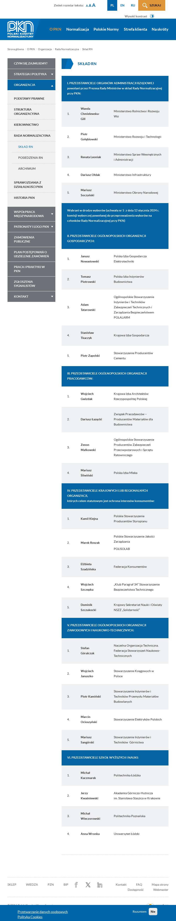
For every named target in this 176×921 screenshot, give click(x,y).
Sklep (12, 884)
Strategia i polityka (30, 74)
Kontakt (21, 296)
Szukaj (155, 5)
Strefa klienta (135, 29)
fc (76, 885)
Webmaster (160, 889)
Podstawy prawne (29, 98)
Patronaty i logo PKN (31, 226)
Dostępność (136, 889)
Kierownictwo (26, 124)
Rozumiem (139, 911)
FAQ (139, 884)
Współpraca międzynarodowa (29, 214)
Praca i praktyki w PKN (29, 269)
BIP (66, 884)
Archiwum (27, 168)
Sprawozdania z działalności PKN (28, 185)
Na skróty (160, 29)
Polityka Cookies (30, 917)
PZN (51, 884)
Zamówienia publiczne (24, 239)
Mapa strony (160, 884)
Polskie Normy (106, 29)
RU (133, 5)
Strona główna (16, 49)
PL (112, 5)
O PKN (55, 29)
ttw (88, 885)
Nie (153, 911)
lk (100, 885)
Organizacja (45, 49)
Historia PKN (24, 197)
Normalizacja (77, 29)
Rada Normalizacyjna (67, 49)
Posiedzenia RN (30, 157)
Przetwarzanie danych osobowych (43, 912)
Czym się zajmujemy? (30, 63)
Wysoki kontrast (136, 16)
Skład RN (25, 146)
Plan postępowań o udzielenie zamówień (31, 254)
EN (122, 5)
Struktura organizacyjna (26, 111)
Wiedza (32, 884)
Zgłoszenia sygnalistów (24, 284)
